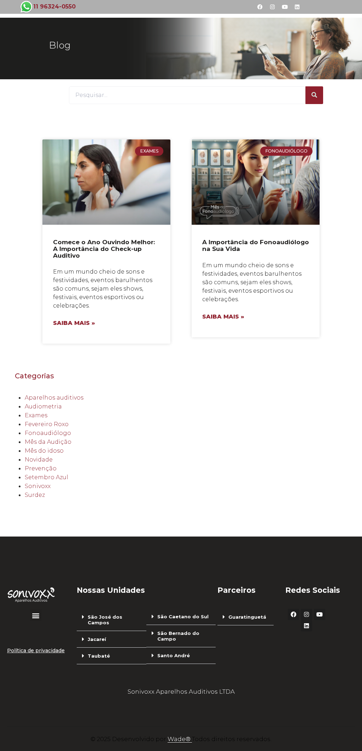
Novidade (39, 459)
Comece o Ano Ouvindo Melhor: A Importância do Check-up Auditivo (104, 249)
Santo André (173, 655)
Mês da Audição (48, 441)
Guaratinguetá (247, 617)
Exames (36, 415)
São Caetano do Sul (183, 616)
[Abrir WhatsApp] (344, 733)
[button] (36, 615)
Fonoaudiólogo (48, 433)
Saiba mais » (74, 323)
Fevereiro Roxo (47, 424)
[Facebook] (260, 7)
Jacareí (97, 639)
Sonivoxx (38, 486)
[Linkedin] (297, 7)
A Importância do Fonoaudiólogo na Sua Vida (255, 245)
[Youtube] (285, 7)
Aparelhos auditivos (54, 397)
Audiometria (43, 406)
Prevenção (41, 468)
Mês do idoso (44, 450)
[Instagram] (272, 7)
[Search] (314, 95)
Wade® (180, 739)
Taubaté (99, 656)
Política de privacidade (36, 650)
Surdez (35, 495)
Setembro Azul (46, 477)
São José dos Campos (105, 619)
